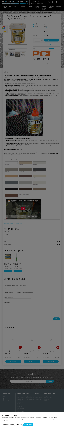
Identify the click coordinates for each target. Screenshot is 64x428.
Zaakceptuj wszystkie (28, 424)
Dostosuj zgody (19, 424)
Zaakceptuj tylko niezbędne (8, 424)
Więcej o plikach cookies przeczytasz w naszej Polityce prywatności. (15, 421)
